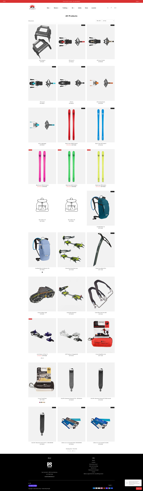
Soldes (79, 8)
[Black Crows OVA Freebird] (101, 124)
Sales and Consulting (93, 466)
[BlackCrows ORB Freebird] (101, 166)
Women (56, 8)
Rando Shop (38, 488)
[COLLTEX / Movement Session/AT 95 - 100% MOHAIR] (42, 424)
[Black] (42, 272)
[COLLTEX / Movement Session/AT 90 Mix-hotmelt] (101, 379)
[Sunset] (43, 402)
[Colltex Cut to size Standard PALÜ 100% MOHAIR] (71, 424)
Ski (73, 8)
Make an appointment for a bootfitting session (93, 473)
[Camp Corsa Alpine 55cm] (101, 249)
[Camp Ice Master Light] (42, 294)
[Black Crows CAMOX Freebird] (71, 124)
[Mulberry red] (39, 402)
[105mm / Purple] (41, 358)
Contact (93, 471)
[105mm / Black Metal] (43, 358)
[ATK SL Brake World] (101, 83)
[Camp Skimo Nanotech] (71, 294)
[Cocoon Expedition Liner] (101, 335)
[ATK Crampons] (42, 41)
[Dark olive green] (41, 402)
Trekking (65, 8)
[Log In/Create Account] (111, 8)
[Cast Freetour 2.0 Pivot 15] (42, 335)
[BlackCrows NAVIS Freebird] (71, 166)
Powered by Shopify (46, 488)
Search (93, 460)
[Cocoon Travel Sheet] (42, 379)
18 (72, 451)
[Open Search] (107, 7)
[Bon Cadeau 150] (71, 205)
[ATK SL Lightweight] (42, 124)
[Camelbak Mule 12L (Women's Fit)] (42, 249)
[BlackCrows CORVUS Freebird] (42, 166)
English (137, 1)
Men (48, 8)
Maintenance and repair (93, 470)
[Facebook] (3, 1)
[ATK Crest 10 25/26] (101, 41)
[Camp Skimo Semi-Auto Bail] (101, 294)
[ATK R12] (71, 83)
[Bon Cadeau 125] (42, 205)
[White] (44, 402)
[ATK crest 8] (42, 83)
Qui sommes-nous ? (93, 464)
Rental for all (93, 468)
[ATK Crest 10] (71, 41)
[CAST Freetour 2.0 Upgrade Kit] (71, 335)
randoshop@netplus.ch (49, 476)
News (86, 8)
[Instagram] (4, 1)
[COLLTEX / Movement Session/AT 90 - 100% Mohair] (71, 379)
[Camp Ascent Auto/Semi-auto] (71, 249)
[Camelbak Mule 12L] (101, 208)
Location (93, 8)
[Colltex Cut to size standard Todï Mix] (101, 424)
